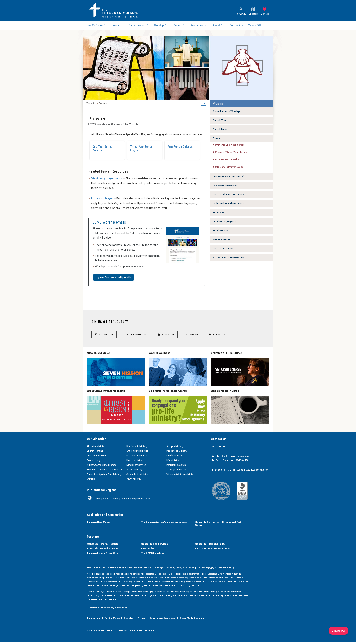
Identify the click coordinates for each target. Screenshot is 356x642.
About (216, 25)
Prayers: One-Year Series (230, 144)
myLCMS (241, 13)
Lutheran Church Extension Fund (212, 548)
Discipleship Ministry (137, 446)
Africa (97, 498)
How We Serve (94, 25)
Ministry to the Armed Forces (101, 465)
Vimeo (194, 334)
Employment (93, 618)
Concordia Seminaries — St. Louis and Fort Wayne (218, 524)
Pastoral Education (176, 465)
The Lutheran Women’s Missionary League (164, 522)
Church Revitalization (137, 451)
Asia (105, 498)
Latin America (128, 498)
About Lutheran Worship (226, 111)
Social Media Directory (192, 618)
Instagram (138, 334)
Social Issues (136, 25)
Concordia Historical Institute (102, 544)
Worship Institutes (223, 248)
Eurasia (114, 498)
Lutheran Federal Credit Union (103, 553)
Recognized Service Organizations (105, 469)
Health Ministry (134, 460)
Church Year (219, 120)
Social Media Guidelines (162, 618)
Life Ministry (172, 460)
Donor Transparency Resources (108, 607)
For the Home (220, 230)
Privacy (141, 618)
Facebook (106, 334)
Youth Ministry (133, 479)
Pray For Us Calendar (180, 146)
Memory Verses (221, 239)
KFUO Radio (147, 548)
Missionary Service (136, 465)
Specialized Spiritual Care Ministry (104, 474)
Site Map (128, 618)
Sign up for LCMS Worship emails (113, 277)
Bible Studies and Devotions (228, 203)
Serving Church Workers (178, 469)
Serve (177, 25)
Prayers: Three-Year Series (231, 152)
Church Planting (95, 451)
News (115, 25)
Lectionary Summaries (225, 185)
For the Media (112, 618)
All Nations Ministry (97, 446)
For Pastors (219, 212)
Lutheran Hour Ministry (99, 522)
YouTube (168, 334)
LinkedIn (219, 334)
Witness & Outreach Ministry (181, 474)
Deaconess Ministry (176, 451)
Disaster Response (96, 455)
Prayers (103, 103)
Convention (236, 25)
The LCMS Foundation (153, 553)
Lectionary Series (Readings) (228, 176)
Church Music (220, 129)
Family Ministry (174, 455)
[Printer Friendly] (203, 105)
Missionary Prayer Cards (229, 167)
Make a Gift (254, 25)
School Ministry (134, 469)
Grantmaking (93, 460)
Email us (220, 446)
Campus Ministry (175, 446)
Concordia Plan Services (154, 544)
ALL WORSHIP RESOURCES (228, 257)
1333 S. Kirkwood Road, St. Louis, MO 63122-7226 (241, 470)
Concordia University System (102, 548)
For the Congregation (224, 221)
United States (143, 498)
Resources (196, 25)
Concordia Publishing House (210, 544)
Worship (159, 25)
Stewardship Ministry (137, 474)
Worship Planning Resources (228, 194)
